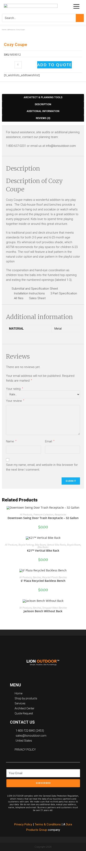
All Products (11, 30)
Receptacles (60, 514)
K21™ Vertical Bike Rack (43, 550)
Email (49, 441)
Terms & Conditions (48, 824)
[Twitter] (38, 790)
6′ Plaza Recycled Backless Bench (43, 581)
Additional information (43, 111)
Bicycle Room (73, 544)
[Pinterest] (47, 790)
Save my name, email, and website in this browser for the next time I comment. (42, 467)
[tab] (43, 97)
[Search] (80, 18)
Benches (37, 577)
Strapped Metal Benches (54, 607)
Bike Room (40, 544)
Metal (58, 328)
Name (11, 441)
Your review (15, 401)
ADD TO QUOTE (54, 64)
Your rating (14, 388)
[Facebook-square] (29, 790)
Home (4, 30)
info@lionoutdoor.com (61, 146)
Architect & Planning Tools (43, 97)
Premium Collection (43, 514)
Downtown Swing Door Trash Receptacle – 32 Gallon (43, 518)
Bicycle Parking (26, 544)
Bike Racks (43, 547)
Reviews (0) (43, 118)
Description (43, 104)
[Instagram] (56, 790)
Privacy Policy (23, 824)
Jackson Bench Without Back (43, 611)
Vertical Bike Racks (56, 544)
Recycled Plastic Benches (54, 577)
